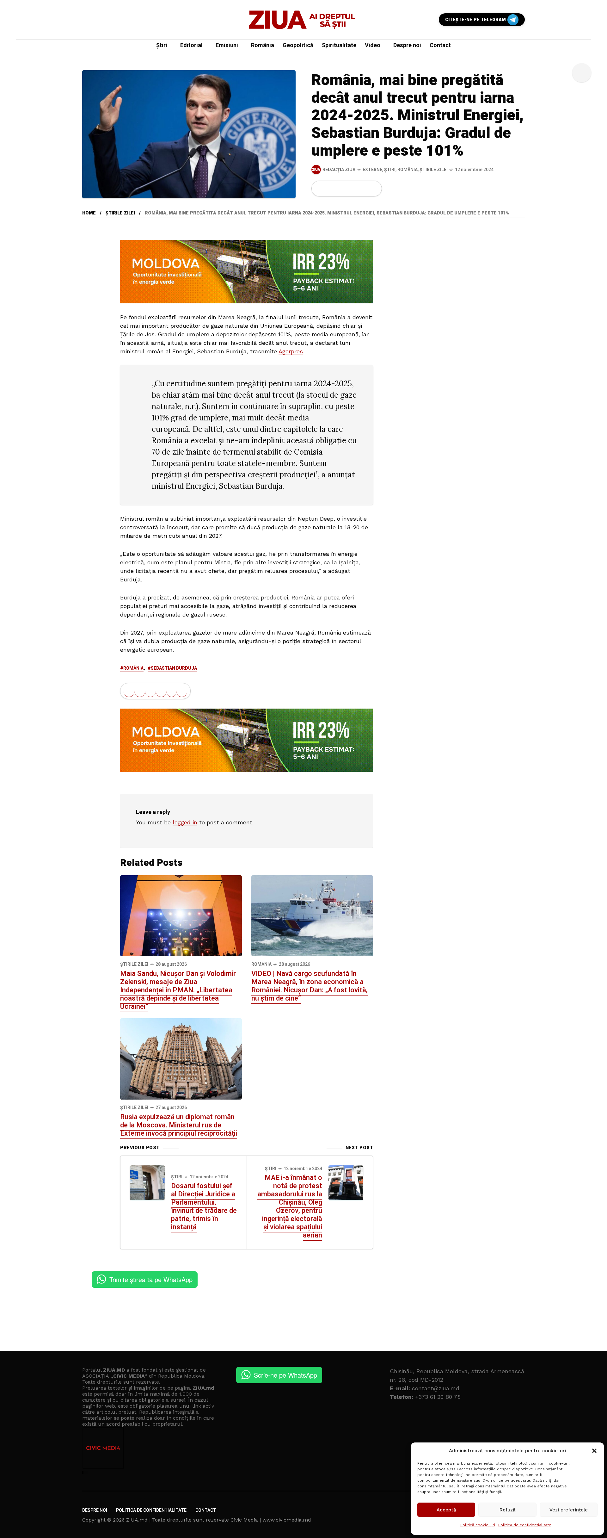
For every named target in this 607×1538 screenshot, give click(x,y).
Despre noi (94, 1510)
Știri (389, 169)
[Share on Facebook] (320, 189)
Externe (372, 169)
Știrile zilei (434, 169)
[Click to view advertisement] (246, 271)
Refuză (508, 1510)
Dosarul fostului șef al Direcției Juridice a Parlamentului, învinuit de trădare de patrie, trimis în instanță (204, 1206)
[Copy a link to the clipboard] (373, 189)
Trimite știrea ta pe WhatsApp (151, 1279)
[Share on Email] (363, 189)
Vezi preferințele (568, 1510)
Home (89, 213)
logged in (185, 822)
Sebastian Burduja (174, 668)
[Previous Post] (147, 1182)
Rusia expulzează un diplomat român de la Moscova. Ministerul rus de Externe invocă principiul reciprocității (178, 1125)
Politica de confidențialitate (524, 1525)
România (407, 169)
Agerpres (291, 351)
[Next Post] (345, 1182)
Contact (205, 1510)
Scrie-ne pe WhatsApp (285, 1375)
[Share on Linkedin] (352, 189)
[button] (594, 1451)
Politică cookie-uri (477, 1525)
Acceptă (446, 1510)
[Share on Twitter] (331, 189)
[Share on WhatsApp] (341, 189)
